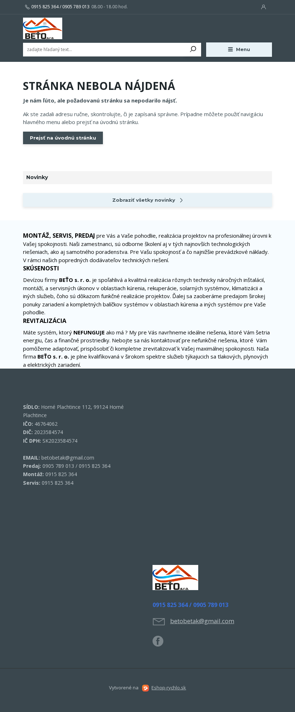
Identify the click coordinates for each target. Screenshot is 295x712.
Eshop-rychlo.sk (168, 687)
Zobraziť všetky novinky (143, 200)
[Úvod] (66, 28)
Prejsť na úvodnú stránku (63, 138)
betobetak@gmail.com (202, 621)
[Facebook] (161, 643)
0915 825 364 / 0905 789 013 (60, 7)
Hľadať (193, 49)
